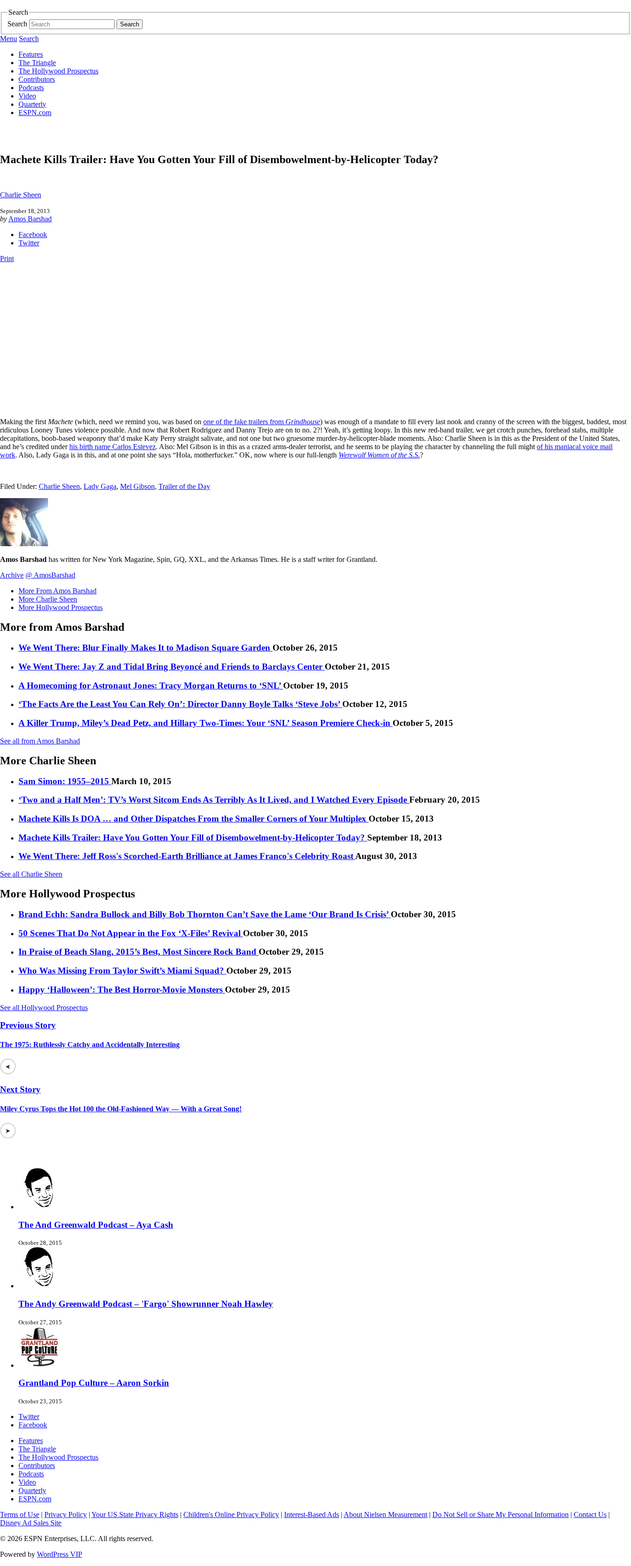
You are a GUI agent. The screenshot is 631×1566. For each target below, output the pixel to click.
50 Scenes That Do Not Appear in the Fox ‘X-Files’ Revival (130, 933)
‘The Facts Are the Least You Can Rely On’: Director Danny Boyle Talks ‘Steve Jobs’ (180, 704)
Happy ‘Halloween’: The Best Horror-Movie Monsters (121, 989)
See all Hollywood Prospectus (44, 1008)
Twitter (28, 243)
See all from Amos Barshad (40, 741)
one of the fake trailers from (261, 422)
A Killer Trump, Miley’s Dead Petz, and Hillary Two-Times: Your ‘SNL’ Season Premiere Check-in (205, 723)
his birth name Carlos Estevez (112, 447)
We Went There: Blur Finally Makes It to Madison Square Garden (145, 647)
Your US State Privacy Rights (134, 1514)
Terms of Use (19, 1514)
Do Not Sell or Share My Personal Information (500, 1514)
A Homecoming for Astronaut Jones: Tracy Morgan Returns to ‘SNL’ (150, 685)
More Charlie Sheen (47, 599)
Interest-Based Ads (311, 1514)
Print (7, 258)
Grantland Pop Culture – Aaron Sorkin (93, 1383)
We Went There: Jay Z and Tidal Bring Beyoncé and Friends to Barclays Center (171, 666)
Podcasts (31, 87)
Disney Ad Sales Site (30, 1523)
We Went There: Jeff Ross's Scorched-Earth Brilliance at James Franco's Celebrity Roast (186, 856)
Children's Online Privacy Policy (231, 1514)
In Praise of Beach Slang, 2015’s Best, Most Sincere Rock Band (138, 952)
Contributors (36, 79)
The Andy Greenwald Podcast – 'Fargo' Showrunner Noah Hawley (145, 1304)
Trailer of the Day (184, 486)
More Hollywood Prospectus (60, 607)
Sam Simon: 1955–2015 (64, 781)
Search (17, 24)
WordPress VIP (59, 1554)
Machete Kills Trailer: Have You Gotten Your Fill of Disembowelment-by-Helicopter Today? (192, 837)
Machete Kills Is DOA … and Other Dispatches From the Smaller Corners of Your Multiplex (193, 818)
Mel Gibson (137, 486)
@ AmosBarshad (50, 575)
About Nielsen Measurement (385, 1514)
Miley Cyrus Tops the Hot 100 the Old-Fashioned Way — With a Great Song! (121, 1109)
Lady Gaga (100, 486)
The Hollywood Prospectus (58, 71)
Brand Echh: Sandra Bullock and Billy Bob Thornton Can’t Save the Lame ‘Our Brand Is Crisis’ (204, 914)
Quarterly (32, 104)
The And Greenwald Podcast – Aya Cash (95, 1225)
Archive (12, 575)
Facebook (32, 234)
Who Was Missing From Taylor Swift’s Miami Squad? (122, 970)
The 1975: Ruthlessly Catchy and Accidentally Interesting (90, 1044)
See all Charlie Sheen (31, 874)
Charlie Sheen (20, 195)
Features (30, 54)
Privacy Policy (65, 1514)
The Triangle (37, 63)
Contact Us (590, 1514)
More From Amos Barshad (57, 591)
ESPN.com (34, 112)
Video (27, 96)
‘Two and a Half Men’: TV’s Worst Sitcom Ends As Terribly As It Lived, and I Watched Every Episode (213, 799)
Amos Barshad (30, 219)
